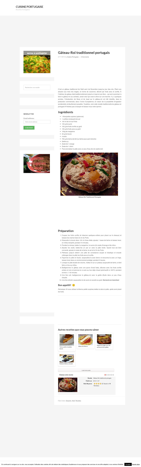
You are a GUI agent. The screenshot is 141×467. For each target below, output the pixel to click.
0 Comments (85, 57)
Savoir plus (136, 464)
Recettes (78, 401)
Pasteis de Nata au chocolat (66, 363)
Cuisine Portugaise (29, 6)
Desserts (68, 401)
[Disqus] (89, 433)
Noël (73, 401)
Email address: (29, 118)
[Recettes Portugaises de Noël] (37, 172)
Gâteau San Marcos (83, 346)
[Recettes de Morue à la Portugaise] (37, 72)
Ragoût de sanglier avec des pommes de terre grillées (103, 346)
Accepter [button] (128, 464)
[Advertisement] (70, 32)
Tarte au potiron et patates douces (66, 347)
